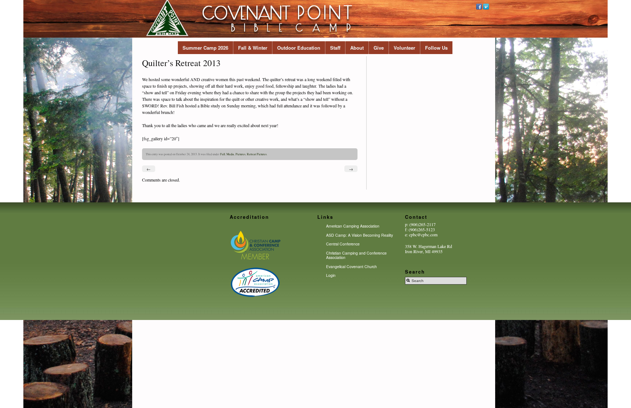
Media (230, 154)
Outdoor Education (298, 47)
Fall (222, 154)
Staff (335, 47)
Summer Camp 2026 (205, 47)
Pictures (240, 154)
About (357, 47)
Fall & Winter (252, 47)
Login (331, 275)
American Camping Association (352, 226)
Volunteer (404, 47)
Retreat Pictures (257, 154)
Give (379, 47)
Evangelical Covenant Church (351, 266)
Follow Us (436, 47)
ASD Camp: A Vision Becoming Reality (359, 235)
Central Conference (343, 244)
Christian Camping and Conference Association (356, 255)
